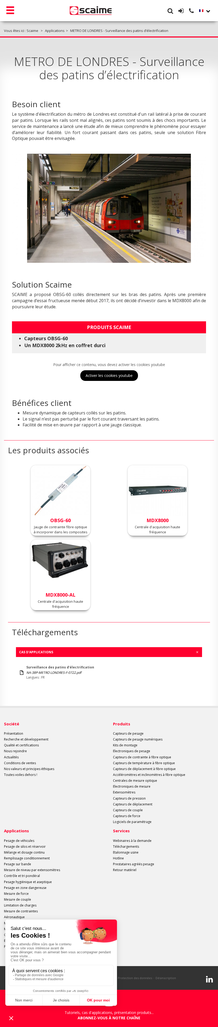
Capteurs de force (126, 816)
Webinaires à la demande (132, 840)
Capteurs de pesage (128, 733)
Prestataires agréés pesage (133, 864)
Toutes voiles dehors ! (20, 774)
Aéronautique (14, 917)
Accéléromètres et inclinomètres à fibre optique (149, 774)
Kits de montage (125, 745)
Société (11, 723)
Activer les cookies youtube (109, 375)
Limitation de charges (20, 905)
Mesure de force (16, 893)
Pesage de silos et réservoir (25, 846)
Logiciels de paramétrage (132, 822)
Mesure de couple (17, 899)
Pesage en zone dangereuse (25, 887)
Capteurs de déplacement (132, 804)
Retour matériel (124, 870)
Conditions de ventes (20, 763)
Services (121, 830)
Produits (121, 723)
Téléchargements (126, 846)
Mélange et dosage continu (24, 852)
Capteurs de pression (129, 798)
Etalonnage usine (126, 852)
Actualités (11, 757)
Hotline (118, 858)
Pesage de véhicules (19, 840)
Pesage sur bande (17, 864)
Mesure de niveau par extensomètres (32, 870)
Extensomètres (124, 792)
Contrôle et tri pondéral (22, 876)
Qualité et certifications (21, 745)
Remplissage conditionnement (27, 858)
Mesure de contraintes (21, 911)
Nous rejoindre (15, 751)
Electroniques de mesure (131, 786)
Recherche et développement (26, 739)
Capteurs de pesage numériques (137, 739)
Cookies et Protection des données (127, 978)
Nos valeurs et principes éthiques (29, 769)
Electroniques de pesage (131, 751)
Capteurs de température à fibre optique (144, 763)
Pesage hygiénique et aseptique (28, 882)
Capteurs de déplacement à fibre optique (144, 769)
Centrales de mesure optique (135, 780)
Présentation (13, 733)
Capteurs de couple (128, 810)
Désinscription (166, 978)
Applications (16, 830)
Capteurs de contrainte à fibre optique (142, 757)
